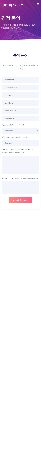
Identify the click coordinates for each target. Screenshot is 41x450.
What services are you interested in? (15, 137)
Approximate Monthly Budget (13, 125)
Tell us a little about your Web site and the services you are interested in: (17, 151)
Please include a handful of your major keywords (20, 178)
